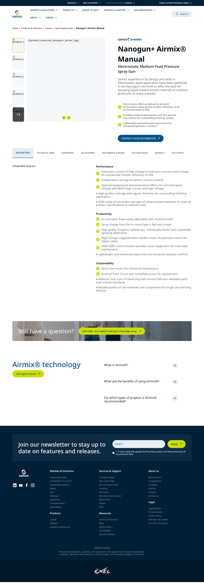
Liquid (48, 28)
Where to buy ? (90, 10)
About (33, 17)
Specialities (55, 506)
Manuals (71, 3)
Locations (153, 484)
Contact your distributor (138, 138)
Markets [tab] (160, 152)
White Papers (105, 526)
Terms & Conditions (158, 523)
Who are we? (154, 477)
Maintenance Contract (110, 495)
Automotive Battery (59, 484)
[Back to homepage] (17, 14)
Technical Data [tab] (45, 152)
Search (184, 14)
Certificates (104, 530)
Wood (53, 488)
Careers (152, 492)
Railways (54, 495)
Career (49, 17)
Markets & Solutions (42, 10)
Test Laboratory (107, 481)
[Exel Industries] (102, 571)
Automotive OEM (58, 477)
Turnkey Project (107, 477)
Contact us (153, 495)
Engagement (154, 481)
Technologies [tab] (140, 152)
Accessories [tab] (88, 152)
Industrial (55, 499)
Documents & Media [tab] (113, 152)
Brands (152, 488)
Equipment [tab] (68, 152)
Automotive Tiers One (61, 481)
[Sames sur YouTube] (20, 485)
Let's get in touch (26, 373)
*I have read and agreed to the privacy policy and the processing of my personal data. (150, 452)
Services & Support (115, 10)
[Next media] (68, 118)
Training (103, 488)
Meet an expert (90, 3)
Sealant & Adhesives (60, 526)
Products (68, 10)
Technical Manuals (108, 519)
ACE (52, 492)
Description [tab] (23, 152)
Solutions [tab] (178, 152)
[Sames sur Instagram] (32, 485)
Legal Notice (154, 508)
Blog (101, 523)
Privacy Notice (155, 512)
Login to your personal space (174, 3)
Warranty (103, 492)
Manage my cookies (158, 519)
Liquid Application (64, 28)
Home (15, 28)
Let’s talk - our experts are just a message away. (109, 331)
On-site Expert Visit (108, 484)
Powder (53, 523)
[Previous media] (64, 118)
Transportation (57, 503)
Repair (102, 503)
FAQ (101, 506)
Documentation (143, 10)
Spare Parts (105, 499)
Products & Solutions (31, 28)
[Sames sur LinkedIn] (14, 485)
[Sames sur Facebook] (26, 485)
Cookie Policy (154, 515)
